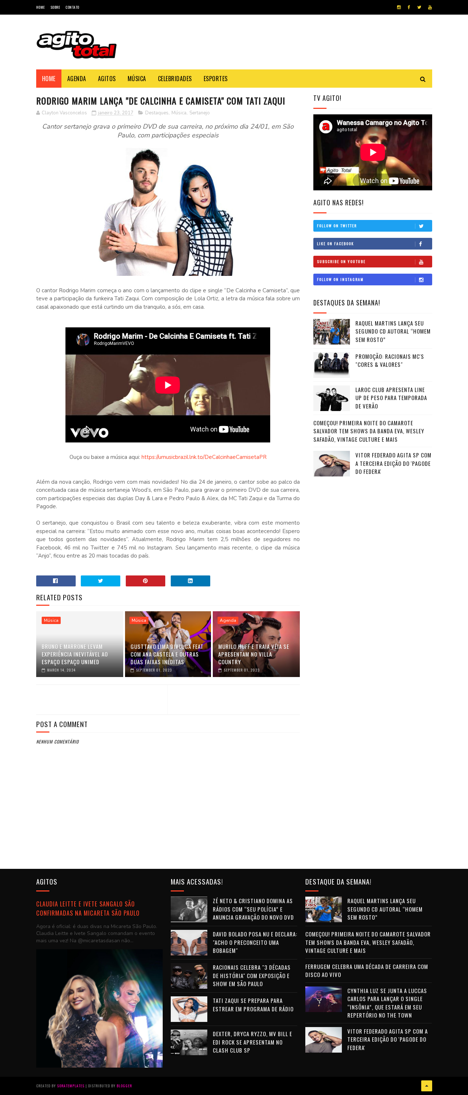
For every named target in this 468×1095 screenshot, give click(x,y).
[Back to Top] (426, 1085)
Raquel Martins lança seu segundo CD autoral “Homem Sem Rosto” (393, 331)
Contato (72, 7)
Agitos (107, 78)
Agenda (76, 78)
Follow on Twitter (337, 225)
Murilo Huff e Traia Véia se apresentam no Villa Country (253, 654)
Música (137, 78)
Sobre (55, 7)
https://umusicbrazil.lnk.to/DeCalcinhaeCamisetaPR (204, 457)
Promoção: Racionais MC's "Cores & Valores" (389, 360)
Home (40, 7)
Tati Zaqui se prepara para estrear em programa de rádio (253, 1004)
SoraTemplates (70, 1085)
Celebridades (175, 78)
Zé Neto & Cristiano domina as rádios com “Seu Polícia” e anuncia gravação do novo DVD (253, 909)
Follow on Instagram (340, 279)
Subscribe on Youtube (341, 261)
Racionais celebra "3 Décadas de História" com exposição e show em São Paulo (252, 975)
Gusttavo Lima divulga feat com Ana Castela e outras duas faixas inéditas (167, 654)
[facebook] (409, 7)
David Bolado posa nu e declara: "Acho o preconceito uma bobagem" (255, 942)
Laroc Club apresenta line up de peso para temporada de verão (391, 397)
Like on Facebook (335, 243)
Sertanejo (199, 113)
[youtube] (430, 7)
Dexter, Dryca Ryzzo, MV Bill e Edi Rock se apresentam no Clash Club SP (252, 1042)
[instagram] (399, 7)
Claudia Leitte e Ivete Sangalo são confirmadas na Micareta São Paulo (88, 908)
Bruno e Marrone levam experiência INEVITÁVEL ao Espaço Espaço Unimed (75, 654)
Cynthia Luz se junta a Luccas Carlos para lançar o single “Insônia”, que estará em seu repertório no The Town (387, 1002)
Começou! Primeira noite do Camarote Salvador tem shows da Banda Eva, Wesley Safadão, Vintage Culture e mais (368, 431)
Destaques (157, 113)
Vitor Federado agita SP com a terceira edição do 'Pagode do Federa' (393, 463)
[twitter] (419, 7)
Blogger (124, 1085)
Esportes (216, 78)
